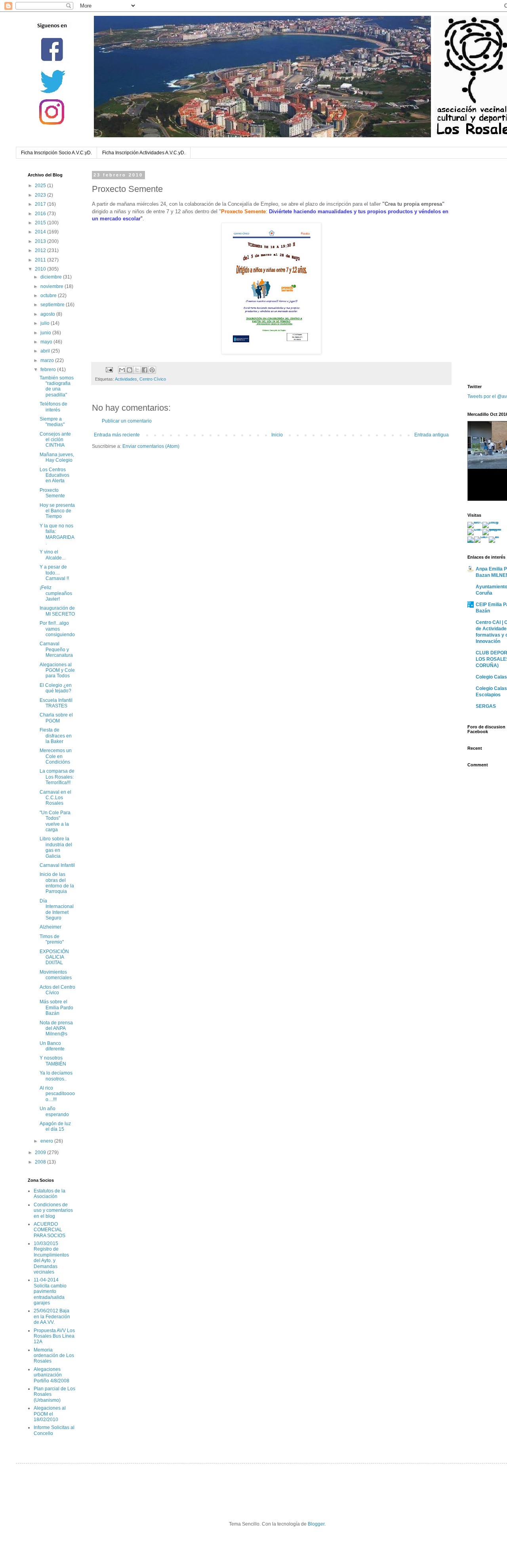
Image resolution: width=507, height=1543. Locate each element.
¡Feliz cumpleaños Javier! (56, 593)
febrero (48, 369)
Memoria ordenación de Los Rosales (54, 1355)
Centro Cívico (152, 379)
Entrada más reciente (117, 435)
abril (45, 351)
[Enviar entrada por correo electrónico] (109, 369)
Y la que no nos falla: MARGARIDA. (57, 534)
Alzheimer (50, 927)
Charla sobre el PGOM (56, 717)
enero (47, 1141)
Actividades (126, 379)
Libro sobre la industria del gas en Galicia (56, 847)
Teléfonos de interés (53, 406)
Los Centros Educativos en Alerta (54, 475)
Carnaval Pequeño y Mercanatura (56, 649)
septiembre (53, 304)
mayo (46, 342)
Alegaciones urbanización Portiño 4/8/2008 (51, 1375)
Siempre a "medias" (52, 421)
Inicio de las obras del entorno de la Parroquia (57, 883)
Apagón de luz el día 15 (55, 1126)
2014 (41, 232)
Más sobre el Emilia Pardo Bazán (56, 1007)
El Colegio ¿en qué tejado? (56, 688)
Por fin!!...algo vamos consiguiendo (57, 628)
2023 (41, 195)
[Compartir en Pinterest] (152, 370)
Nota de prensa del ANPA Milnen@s (56, 1028)
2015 (41, 223)
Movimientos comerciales (56, 974)
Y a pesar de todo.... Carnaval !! (54, 572)
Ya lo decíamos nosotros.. (56, 1075)
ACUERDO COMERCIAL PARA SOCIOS (49, 1229)
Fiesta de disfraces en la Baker (56, 735)
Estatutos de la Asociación (49, 1193)
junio (46, 333)
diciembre (51, 277)
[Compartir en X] (137, 370)
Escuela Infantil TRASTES (56, 703)
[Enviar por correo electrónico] (122, 370)
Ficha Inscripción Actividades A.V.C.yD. (143, 152)
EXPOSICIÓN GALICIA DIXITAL (54, 957)
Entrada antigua (431, 435)
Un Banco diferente (52, 1046)
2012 (41, 250)
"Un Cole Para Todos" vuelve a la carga (55, 821)
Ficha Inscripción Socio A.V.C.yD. (56, 152)
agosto (48, 314)
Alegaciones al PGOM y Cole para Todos (57, 670)
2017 (41, 204)
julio (45, 323)
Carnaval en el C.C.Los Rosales (55, 797)
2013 (41, 241)
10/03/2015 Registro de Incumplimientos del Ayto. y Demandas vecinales (51, 1258)
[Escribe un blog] (129, 370)
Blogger (316, 1524)
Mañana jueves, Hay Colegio (57, 457)
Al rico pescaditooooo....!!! (57, 1093)
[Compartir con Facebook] (145, 370)
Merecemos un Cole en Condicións (56, 756)
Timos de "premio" (52, 939)
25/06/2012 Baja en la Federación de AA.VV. (52, 1316)
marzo (47, 360)
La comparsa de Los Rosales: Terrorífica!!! (57, 776)
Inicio (277, 435)
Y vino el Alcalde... (52, 554)
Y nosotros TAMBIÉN (53, 1060)
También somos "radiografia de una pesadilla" (57, 386)
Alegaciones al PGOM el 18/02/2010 (50, 1413)
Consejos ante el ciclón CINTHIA (55, 439)
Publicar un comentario (127, 421)
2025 (41, 185)
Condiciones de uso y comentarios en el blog (53, 1210)
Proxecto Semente (52, 493)
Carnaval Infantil (57, 865)
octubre (49, 295)
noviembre (52, 286)
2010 (41, 269)
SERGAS (486, 706)
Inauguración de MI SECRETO (57, 610)
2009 (41, 1152)
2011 (41, 260)
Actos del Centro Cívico (57, 989)
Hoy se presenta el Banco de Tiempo (57, 510)
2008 (41, 1162)
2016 (41, 213)
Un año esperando (54, 1111)
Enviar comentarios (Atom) (150, 446)
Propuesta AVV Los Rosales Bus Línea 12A (54, 1336)
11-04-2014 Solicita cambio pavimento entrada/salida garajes (50, 1291)
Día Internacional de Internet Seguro (57, 909)
